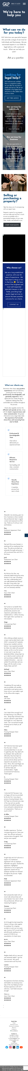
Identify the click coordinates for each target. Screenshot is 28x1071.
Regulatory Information (14, 1045)
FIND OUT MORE (14, 129)
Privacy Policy (14, 1043)
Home (14, 1023)
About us (14, 1027)
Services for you (14, 1024)
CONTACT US (14, 304)
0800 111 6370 (15, 4)
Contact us (14, 1029)
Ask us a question (15, 57)
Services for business (14, 1026)
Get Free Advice (13, 98)
